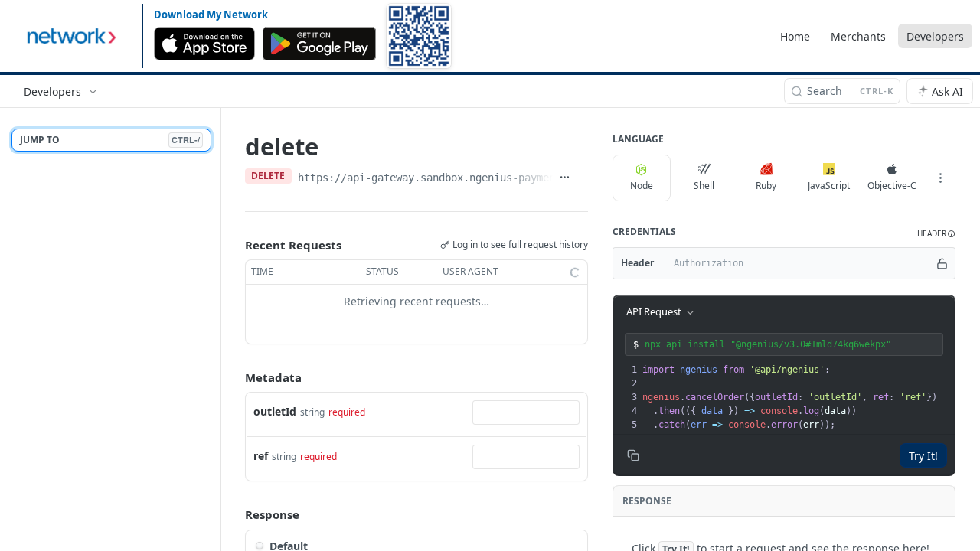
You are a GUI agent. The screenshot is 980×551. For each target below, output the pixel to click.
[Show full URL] (564, 177)
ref (260, 455)
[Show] (942, 263)
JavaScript (829, 185)
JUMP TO (110, 139)
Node (641, 185)
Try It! (923, 455)
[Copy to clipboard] (582, 177)
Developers (935, 36)
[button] (936, 234)
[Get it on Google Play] (320, 43)
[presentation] (797, 397)
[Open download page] (419, 36)
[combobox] (526, 412)
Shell (704, 185)
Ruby (766, 185)
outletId (274, 411)
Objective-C (891, 185)
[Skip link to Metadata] (234, 377)
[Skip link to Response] (234, 514)
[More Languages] (940, 178)
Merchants (858, 36)
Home (795, 36)
